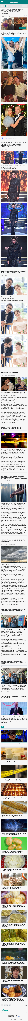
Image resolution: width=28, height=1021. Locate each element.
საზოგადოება (22, 28)
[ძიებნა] (2, 6)
